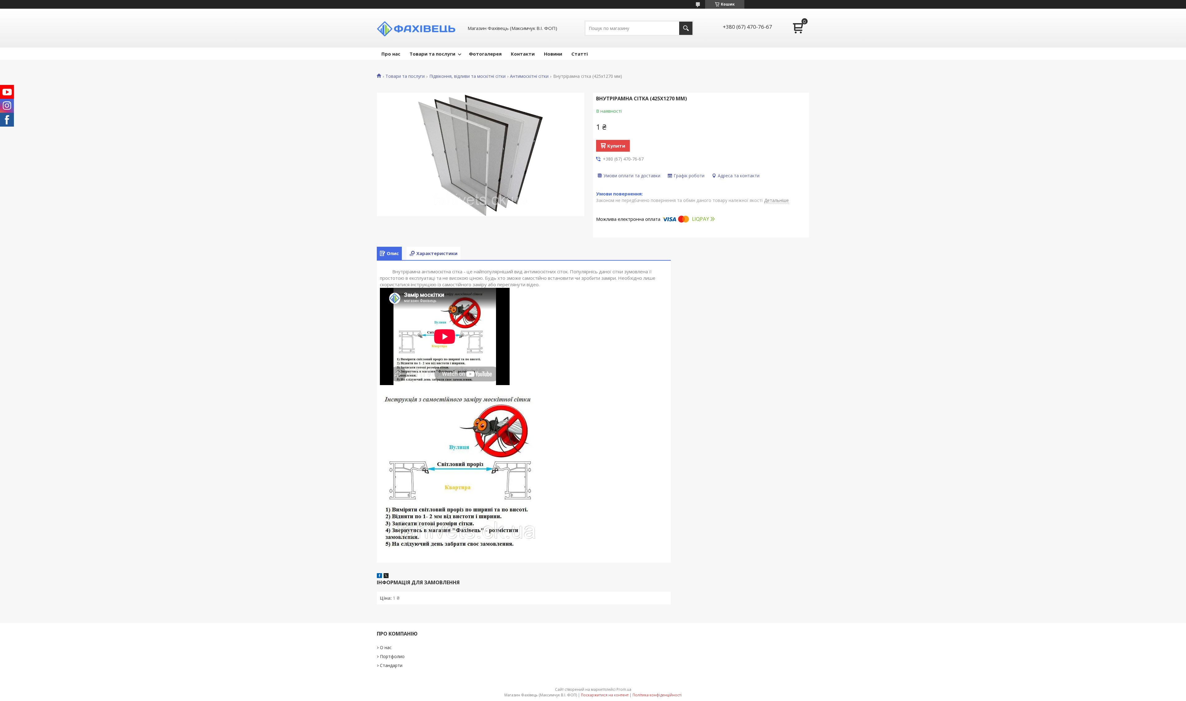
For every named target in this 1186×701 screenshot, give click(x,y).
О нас (386, 647)
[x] (386, 576)
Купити (616, 146)
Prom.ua (623, 689)
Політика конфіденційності (657, 695)
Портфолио (392, 656)
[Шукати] (685, 28)
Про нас (390, 54)
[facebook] (379, 576)
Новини (553, 54)
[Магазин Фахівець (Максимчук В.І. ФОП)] (418, 28)
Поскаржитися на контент (605, 695)
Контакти (523, 54)
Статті (579, 54)
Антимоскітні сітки (529, 76)
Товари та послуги (432, 54)
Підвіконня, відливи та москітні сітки (467, 76)
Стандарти (391, 665)
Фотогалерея (485, 54)
